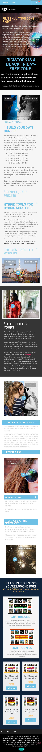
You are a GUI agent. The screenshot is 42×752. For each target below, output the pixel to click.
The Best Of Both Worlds (18, 251)
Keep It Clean (13, 452)
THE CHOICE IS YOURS (16, 325)
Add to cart (11, 688)
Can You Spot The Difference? (16, 521)
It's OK (21, 749)
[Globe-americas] (15, 732)
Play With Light (13, 497)
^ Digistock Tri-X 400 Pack (12, 122)
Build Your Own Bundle (18, 129)
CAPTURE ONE (20, 616)
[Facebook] (8, 732)
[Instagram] (2, 732)
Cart (14, 2)
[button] (37, 8)
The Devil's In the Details (20, 422)
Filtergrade (28, 355)
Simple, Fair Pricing (15, 193)
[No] (39, 743)
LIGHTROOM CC (21, 647)
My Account (6, 2)
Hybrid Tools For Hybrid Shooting (18, 206)
